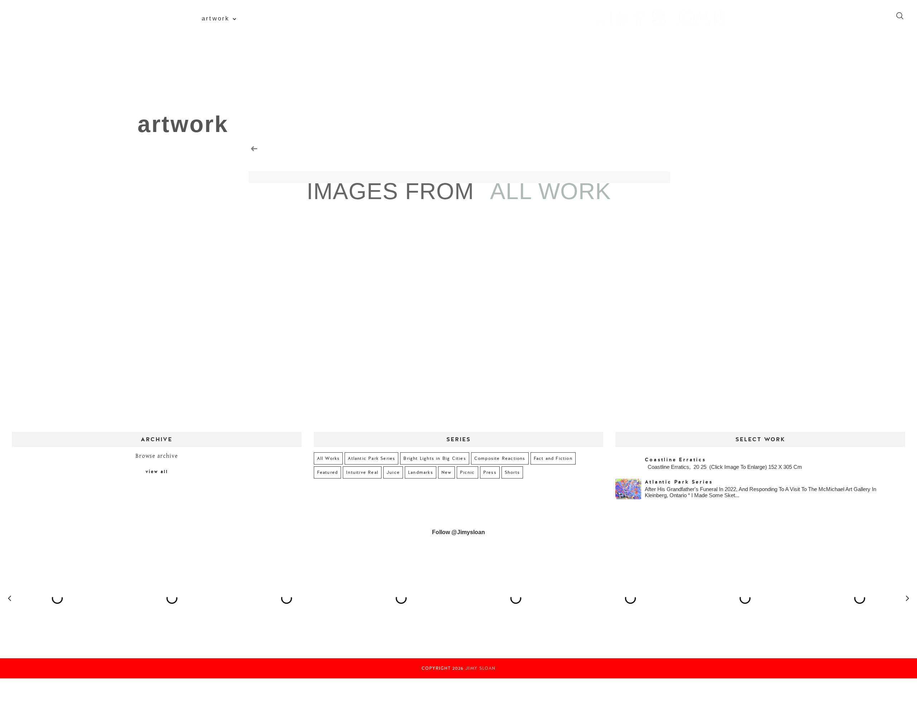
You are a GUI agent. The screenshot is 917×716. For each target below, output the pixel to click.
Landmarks (420, 472)
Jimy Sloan (480, 668)
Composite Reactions (499, 458)
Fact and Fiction (553, 458)
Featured (327, 472)
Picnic (467, 472)
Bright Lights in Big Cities (434, 458)
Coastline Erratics (675, 459)
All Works (328, 458)
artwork (216, 18)
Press (489, 472)
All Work (550, 191)
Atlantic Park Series (371, 458)
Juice (393, 472)
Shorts (512, 472)
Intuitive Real (362, 472)
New (446, 472)
